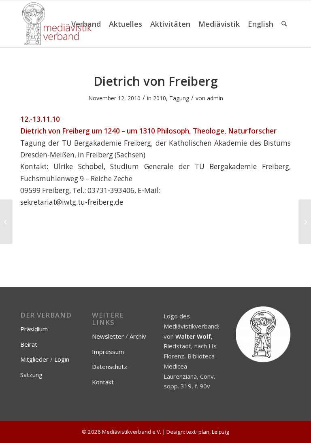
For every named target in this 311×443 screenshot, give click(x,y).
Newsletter (108, 336)
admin (215, 98)
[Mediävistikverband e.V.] (57, 23)
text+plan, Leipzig (207, 431)
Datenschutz (109, 366)
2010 (159, 98)
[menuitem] (86, 23)
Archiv (138, 336)
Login (61, 359)
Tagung (179, 98)
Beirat (28, 344)
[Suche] (284, 23)
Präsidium (34, 329)
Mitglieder (34, 359)
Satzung (31, 375)
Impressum (108, 352)
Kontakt (103, 382)
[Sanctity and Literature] (6, 221)
